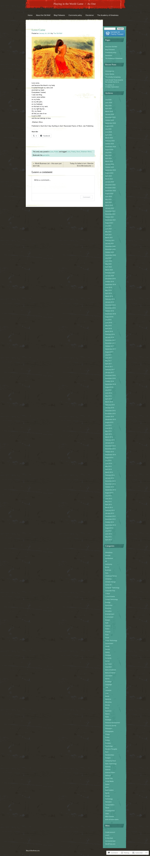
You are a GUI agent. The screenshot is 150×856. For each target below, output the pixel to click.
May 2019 (108, 290)
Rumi (78, 151)
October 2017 (109, 346)
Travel (107, 808)
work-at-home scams (111, 819)
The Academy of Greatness (107, 15)
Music (107, 708)
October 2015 (109, 416)
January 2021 (109, 243)
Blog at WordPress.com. (33, 850)
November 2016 (110, 378)
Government (109, 643)
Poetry (56, 151)
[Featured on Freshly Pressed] (114, 36)
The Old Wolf (57, 33)
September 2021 (110, 220)
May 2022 (108, 199)
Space (107, 784)
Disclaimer (90, 15)
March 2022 (109, 205)
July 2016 (108, 390)
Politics (107, 740)
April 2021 (108, 235)
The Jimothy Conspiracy (113, 77)
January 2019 (109, 302)
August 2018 (109, 317)
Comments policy (75, 15)
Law (106, 687)
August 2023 (109, 173)
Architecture (109, 558)
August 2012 (109, 528)
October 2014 (109, 452)
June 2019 (108, 287)
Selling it (108, 775)
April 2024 (108, 158)
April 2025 (108, 135)
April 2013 (108, 504)
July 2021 (108, 226)
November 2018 (110, 308)
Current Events (110, 596)
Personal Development (112, 723)
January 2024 (109, 164)
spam (107, 787)
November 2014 (110, 449)
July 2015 (108, 425)
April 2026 (108, 108)
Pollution (108, 743)
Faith (106, 623)
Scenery (108, 767)
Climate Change (110, 582)
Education (108, 611)
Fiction (107, 629)
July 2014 (108, 460)
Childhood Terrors (111, 576)
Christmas (108, 579)
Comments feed (110, 841)
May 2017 (108, 361)
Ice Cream (108, 664)
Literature (108, 690)
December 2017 (110, 340)
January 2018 (109, 337)
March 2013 (109, 507)
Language (108, 684)
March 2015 (109, 437)
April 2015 (108, 434)
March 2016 (109, 402)
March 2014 (109, 472)
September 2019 (110, 284)
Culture (107, 593)
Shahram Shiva (86, 151)
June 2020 (108, 261)
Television (108, 802)
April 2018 (108, 328)
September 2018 (110, 314)
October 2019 (109, 281)
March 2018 (109, 331)
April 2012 (108, 540)
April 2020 (108, 267)
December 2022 (110, 185)
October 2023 (109, 167)
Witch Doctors (109, 816)
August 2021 (109, 223)
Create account (110, 832)
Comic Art (108, 585)
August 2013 (109, 493)
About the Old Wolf (43, 15)
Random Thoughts (111, 749)
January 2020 (109, 276)
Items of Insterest (110, 670)
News (107, 717)
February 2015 (110, 440)
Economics (108, 605)
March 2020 (109, 270)
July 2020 (108, 258)
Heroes (107, 649)
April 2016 (108, 399)
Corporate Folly (110, 591)
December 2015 (110, 411)
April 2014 (108, 469)
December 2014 (110, 446)
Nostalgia (108, 720)
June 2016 (108, 393)
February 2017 (110, 369)
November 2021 (110, 214)
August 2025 (109, 126)
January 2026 (109, 114)
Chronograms (109, 71)
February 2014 (110, 475)
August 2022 (109, 193)
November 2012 (110, 519)
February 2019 (110, 299)
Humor (107, 661)
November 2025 (110, 117)
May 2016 (108, 396)
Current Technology (111, 599)
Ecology (107, 602)
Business (108, 570)
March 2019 (109, 296)
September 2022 (110, 190)
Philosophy (108, 728)
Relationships (109, 755)
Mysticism (108, 711)
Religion (108, 758)
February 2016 (110, 405)
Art (106, 561)
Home (30, 15)
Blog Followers (59, 15)
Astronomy (108, 564)
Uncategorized (110, 811)
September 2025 (110, 123)
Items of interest (110, 673)
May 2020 (108, 264)
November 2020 (110, 249)
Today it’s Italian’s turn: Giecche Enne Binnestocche (81, 164)
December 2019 (110, 279)
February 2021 (110, 240)
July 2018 (108, 320)
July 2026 (108, 100)
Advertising (108, 552)
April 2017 (108, 364)
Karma (107, 679)
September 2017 (110, 349)
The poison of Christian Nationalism (112, 86)
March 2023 (109, 179)
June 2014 (108, 463)
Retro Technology (110, 764)
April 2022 (108, 202)
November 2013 (110, 484)
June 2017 (108, 358)
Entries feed (109, 838)
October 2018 (109, 311)
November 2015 (110, 413)
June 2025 (108, 132)
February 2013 (110, 510)
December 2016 (110, 375)
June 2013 (108, 499)
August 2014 (109, 457)
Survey (107, 796)
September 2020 (110, 255)
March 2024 (109, 161)
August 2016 (109, 387)
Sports (107, 793)
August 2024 (109, 149)
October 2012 (109, 522)
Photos (107, 734)
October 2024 (109, 144)
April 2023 (108, 176)
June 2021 (108, 229)
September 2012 (110, 525)
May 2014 (108, 466)
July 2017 (108, 355)
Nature (107, 714)
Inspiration (108, 667)
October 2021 (109, 217)
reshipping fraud (110, 761)
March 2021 (109, 237)
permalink (46, 155)
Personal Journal (110, 725)
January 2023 (109, 182)
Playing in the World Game (68, 3)
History (107, 652)
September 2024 (110, 146)
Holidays (108, 655)
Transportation (109, 805)
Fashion (107, 626)
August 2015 (109, 422)
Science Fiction (110, 772)
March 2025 (109, 138)
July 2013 (108, 496)
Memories (108, 702)
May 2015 (108, 431)
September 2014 (110, 455)
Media (107, 696)
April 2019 (108, 293)
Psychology (109, 746)
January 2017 (109, 372)
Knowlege (108, 681)
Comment (86, 197)
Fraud (107, 637)
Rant (106, 752)
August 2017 (109, 352)
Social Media (109, 781)
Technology (109, 799)
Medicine (108, 699)
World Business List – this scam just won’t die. (47, 164)
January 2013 (109, 513)
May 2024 (108, 155)
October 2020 (109, 252)
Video (107, 813)
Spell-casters (109, 790)
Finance (107, 632)
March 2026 (109, 111)
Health (107, 646)
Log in (107, 835)
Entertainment (109, 614)
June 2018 (108, 323)
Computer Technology (112, 588)
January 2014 (109, 478)
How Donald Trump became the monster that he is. (114, 81)
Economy (108, 608)
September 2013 (110, 490)
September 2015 (110, 419)
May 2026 (108, 105)
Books (107, 567)
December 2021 (110, 211)
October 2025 (109, 120)
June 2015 (108, 428)
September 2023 (110, 170)
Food (107, 635)
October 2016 (109, 381)
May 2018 (108, 325)
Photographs (109, 731)
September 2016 (110, 384)
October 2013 (109, 487)
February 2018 (110, 334)
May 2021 (108, 232)
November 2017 (110, 343)
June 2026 (108, 102)
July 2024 (108, 152)
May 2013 (108, 501)
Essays (107, 620)
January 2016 (109, 408)
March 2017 (109, 367)
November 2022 (110, 188)
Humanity (108, 658)
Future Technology (111, 640)
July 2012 (108, 531)
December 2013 (110, 481)
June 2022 (108, 196)
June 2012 (108, 534)
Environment (109, 617)
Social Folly (109, 778)
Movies (107, 705)
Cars (106, 573)
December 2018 (110, 305)
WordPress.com (110, 844)
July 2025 (108, 129)
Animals (107, 555)
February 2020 (110, 273)
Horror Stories (109, 74)
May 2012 (108, 537)
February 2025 (110, 141)
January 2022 (109, 208)
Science (107, 769)
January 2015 (109, 443)
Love (51, 151)
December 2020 (110, 246)
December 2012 (110, 516)
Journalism (108, 676)
